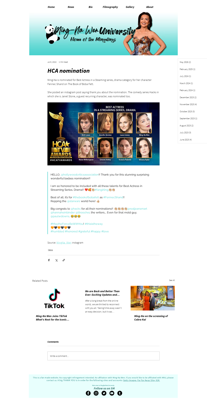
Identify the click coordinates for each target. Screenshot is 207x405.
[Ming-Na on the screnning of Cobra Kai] (153, 298)
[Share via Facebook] (48, 260)
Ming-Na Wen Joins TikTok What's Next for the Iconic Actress (51, 317)
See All (172, 280)
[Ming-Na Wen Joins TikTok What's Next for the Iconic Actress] (54, 298)
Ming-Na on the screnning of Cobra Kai (151, 317)
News (50, 249)
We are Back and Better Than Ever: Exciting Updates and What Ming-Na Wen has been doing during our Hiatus (102, 292)
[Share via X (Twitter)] (56, 260)
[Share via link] (63, 260)
